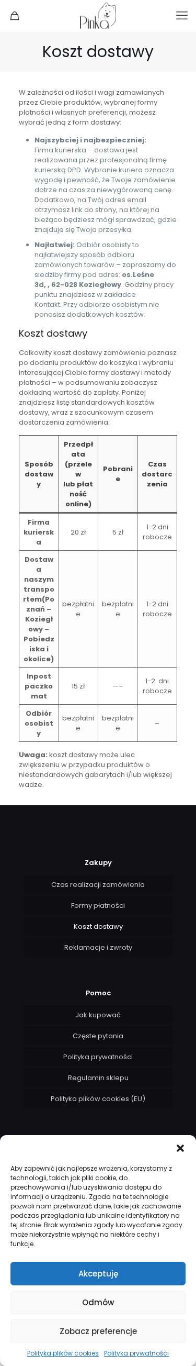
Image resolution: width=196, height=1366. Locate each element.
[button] (180, 1148)
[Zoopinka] (98, 16)
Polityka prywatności (136, 1353)
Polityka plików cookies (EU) (98, 1099)
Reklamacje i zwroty (98, 947)
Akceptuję (98, 1273)
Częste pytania (98, 1036)
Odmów (98, 1302)
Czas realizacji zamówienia (98, 885)
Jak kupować (98, 1015)
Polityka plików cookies (63, 1353)
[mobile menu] (182, 16)
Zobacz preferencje (98, 1331)
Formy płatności (98, 905)
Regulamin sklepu (98, 1078)
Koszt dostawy (98, 926)
